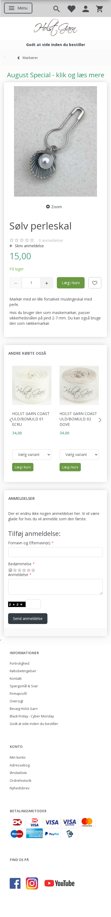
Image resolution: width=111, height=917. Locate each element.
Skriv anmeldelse (29, 245)
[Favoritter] (71, 8)
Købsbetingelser (23, 671)
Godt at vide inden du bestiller (34, 723)
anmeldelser (51, 240)
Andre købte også (27, 353)
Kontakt (16, 678)
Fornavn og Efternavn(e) (29, 542)
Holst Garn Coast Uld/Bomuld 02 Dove (78, 419)
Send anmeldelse (28, 618)
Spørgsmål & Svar (24, 686)
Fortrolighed (19, 663)
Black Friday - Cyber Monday (32, 716)
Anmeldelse (18, 574)
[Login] (85, 8)
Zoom (56, 206)
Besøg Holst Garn (24, 708)
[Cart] (99, 8)
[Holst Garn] (55, 28)
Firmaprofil (18, 693)
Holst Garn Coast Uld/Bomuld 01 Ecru (31, 419)
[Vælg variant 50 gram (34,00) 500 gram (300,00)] (31, 454)
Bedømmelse (20, 563)
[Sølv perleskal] (55, 141)
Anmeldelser (21, 498)
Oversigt (16, 701)
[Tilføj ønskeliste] (94, 282)
